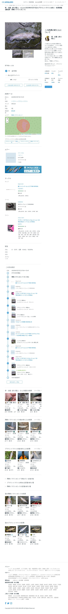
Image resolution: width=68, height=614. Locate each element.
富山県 (24, 586)
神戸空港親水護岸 (13, 597)
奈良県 (32, 588)
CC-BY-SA (39, 134)
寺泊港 (34, 597)
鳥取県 (42, 588)
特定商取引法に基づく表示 (43, 576)
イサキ (23, 236)
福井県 (33, 586)
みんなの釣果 (38, 2)
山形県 (32, 584)
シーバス (26, 231)
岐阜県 (47, 586)
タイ (37, 211)
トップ (10, 568)
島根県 (47, 588)
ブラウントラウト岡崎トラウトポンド (29, 142)
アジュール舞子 (20, 599)
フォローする (48, 86)
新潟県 (20, 586)
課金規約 (53, 576)
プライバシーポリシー (24, 574)
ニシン (30, 236)
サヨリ (33, 236)
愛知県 (13, 111)
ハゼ (25, 234)
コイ (38, 232)
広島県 (56, 588)
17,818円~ (20, 188)
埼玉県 (55, 584)
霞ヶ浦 (37, 595)
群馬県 (50, 584)
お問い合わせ (44, 578)
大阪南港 (56, 597)
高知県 (28, 589)
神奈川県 (15, 586)
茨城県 (41, 584)
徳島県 (14, 589)
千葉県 (59, 584)
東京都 (10, 586)
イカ (26, 211)
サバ (28, 234)
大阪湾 (46, 595)
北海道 (10, 584)
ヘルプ (10, 574)
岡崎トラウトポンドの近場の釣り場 (19, 486)
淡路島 (50, 595)
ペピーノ (20, 155)
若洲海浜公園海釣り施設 (25, 597)
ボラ (31, 234)
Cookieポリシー (35, 574)
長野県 (42, 586)
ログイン (41, 570)
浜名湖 (41, 595)
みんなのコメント (14, 75)
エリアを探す (24, 568)
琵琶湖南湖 (31, 595)
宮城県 (23, 584)
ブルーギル (24, 232)
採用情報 (26, 580)
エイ (27, 236)
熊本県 (46, 589)
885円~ (20, 224)
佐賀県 (37, 589)
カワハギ (34, 234)
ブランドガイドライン (34, 578)
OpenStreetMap (28, 134)
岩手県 (19, 584)
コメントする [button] (34, 79)
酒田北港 (43, 597)
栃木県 (46, 584)
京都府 (19, 588)
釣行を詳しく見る (14, 382)
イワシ (19, 236)
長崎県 (41, 589)
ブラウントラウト (23, 101)
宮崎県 (55, 589)
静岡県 (51, 586)
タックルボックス (59, 2)
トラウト (13, 101)
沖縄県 (15, 591)
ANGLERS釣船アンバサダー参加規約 (18, 578)
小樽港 (27, 599)
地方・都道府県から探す (35, 568)
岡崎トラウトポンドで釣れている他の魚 (20, 479)
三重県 (10, 588)
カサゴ (34, 232)
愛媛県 (23, 589)
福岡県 (32, 589)
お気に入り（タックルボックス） (17, 570)
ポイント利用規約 (30, 576)
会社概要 (21, 580)
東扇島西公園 (24, 595)
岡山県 (51, 588)
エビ (22, 238)
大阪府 (23, 588)
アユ (38, 234)
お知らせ (15, 580)
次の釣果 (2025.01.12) (32, 85)
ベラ (37, 236)
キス (22, 234)
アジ (31, 232)
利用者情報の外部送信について (16, 576)
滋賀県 (14, 588)
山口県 (10, 589)
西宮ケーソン (11, 599)
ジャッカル (21, 153)
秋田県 (28, 584)
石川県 (29, 586)
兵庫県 (28, 588)
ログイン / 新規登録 (28, 2)
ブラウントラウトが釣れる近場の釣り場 (20, 482)
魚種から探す (45, 568)
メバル (38, 231)
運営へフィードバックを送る (52, 570)
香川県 (19, 589)
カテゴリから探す (48, 2)
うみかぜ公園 (16, 595)
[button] (7, 119)
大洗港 (38, 597)
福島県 (37, 584)
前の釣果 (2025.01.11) (13, 85)
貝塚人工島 (50, 597)
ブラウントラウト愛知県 (12, 142)
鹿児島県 (10, 591)
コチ (19, 234)
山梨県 (38, 586)
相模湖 (10, 595)
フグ (19, 238)
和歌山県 (37, 588)
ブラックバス (21, 195)
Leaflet (22, 134)
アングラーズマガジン (32, 570)
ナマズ (33, 211)
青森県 (14, 584)
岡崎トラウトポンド (17, 115)
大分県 (50, 589)
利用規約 (15, 574)
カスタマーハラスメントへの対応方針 (50, 574)
